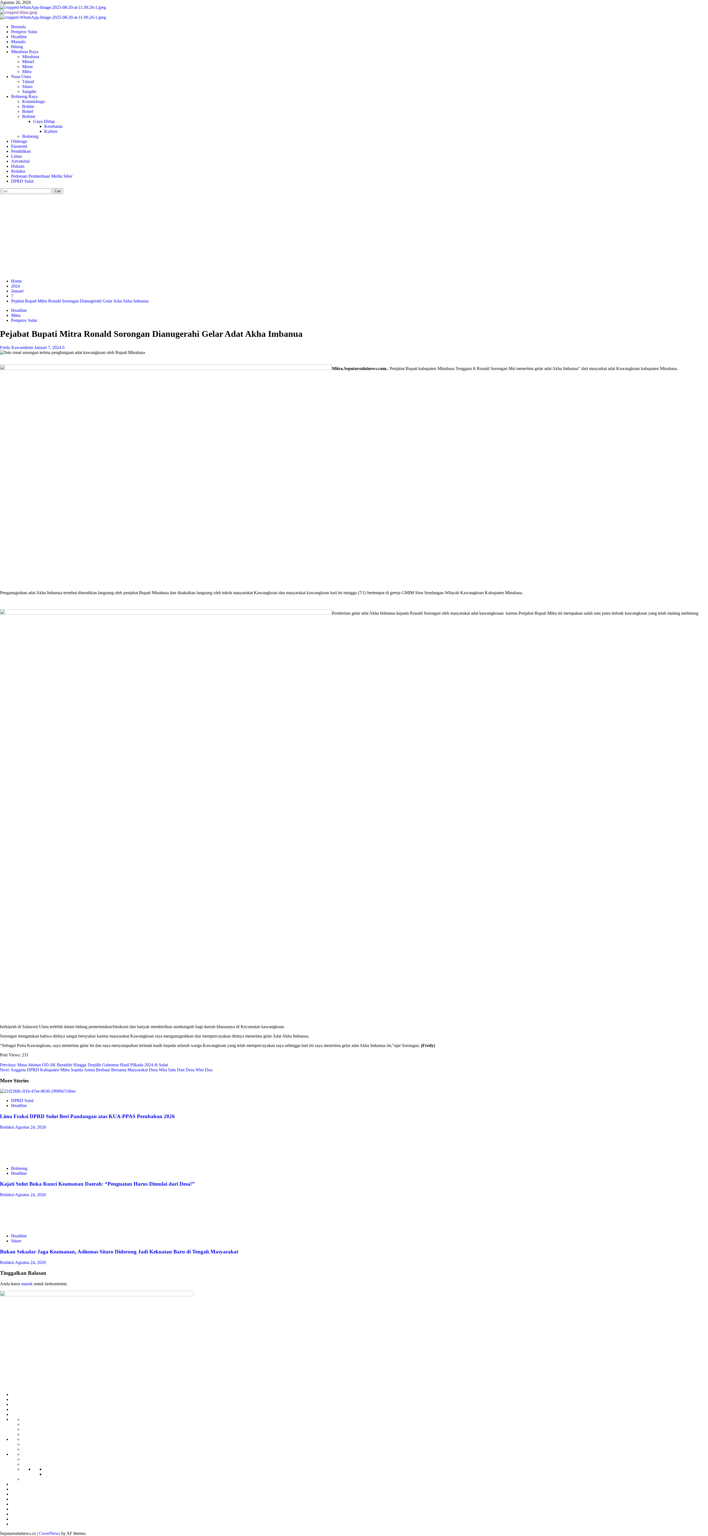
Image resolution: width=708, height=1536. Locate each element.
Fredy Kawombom (17, 347)
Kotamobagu (33, 101)
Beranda (18, 26)
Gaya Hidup (44, 121)
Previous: (84, 1064)
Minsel (28, 61)
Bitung (17, 46)
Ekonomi (19, 146)
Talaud (28, 81)
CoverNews (49, 1533)
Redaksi (18, 171)
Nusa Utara (21, 76)
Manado (18, 41)
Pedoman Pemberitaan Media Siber (41, 176)
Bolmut (28, 116)
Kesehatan (53, 126)
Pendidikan (21, 151)
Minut (27, 66)
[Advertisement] (354, 235)
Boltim (28, 106)
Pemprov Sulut (24, 31)
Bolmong (30, 136)
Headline (19, 36)
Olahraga (19, 141)
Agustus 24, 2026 (30, 1127)
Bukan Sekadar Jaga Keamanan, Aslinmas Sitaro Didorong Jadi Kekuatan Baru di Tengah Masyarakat (119, 1252)
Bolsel (27, 111)
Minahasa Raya (24, 51)
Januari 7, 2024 (48, 347)
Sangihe (29, 91)
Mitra (27, 71)
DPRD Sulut (22, 181)
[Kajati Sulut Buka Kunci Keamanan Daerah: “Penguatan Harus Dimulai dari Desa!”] (20, 1159)
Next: (106, 1069)
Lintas (16, 156)
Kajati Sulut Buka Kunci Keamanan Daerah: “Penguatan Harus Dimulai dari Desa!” (97, 1184)
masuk (27, 1283)
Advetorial (20, 161)
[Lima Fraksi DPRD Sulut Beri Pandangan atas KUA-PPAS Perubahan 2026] (38, 1091)
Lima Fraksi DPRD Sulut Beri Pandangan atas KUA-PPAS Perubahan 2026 (87, 1116)
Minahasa (30, 56)
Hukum (17, 166)
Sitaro (27, 86)
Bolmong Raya (24, 96)
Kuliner (51, 131)
